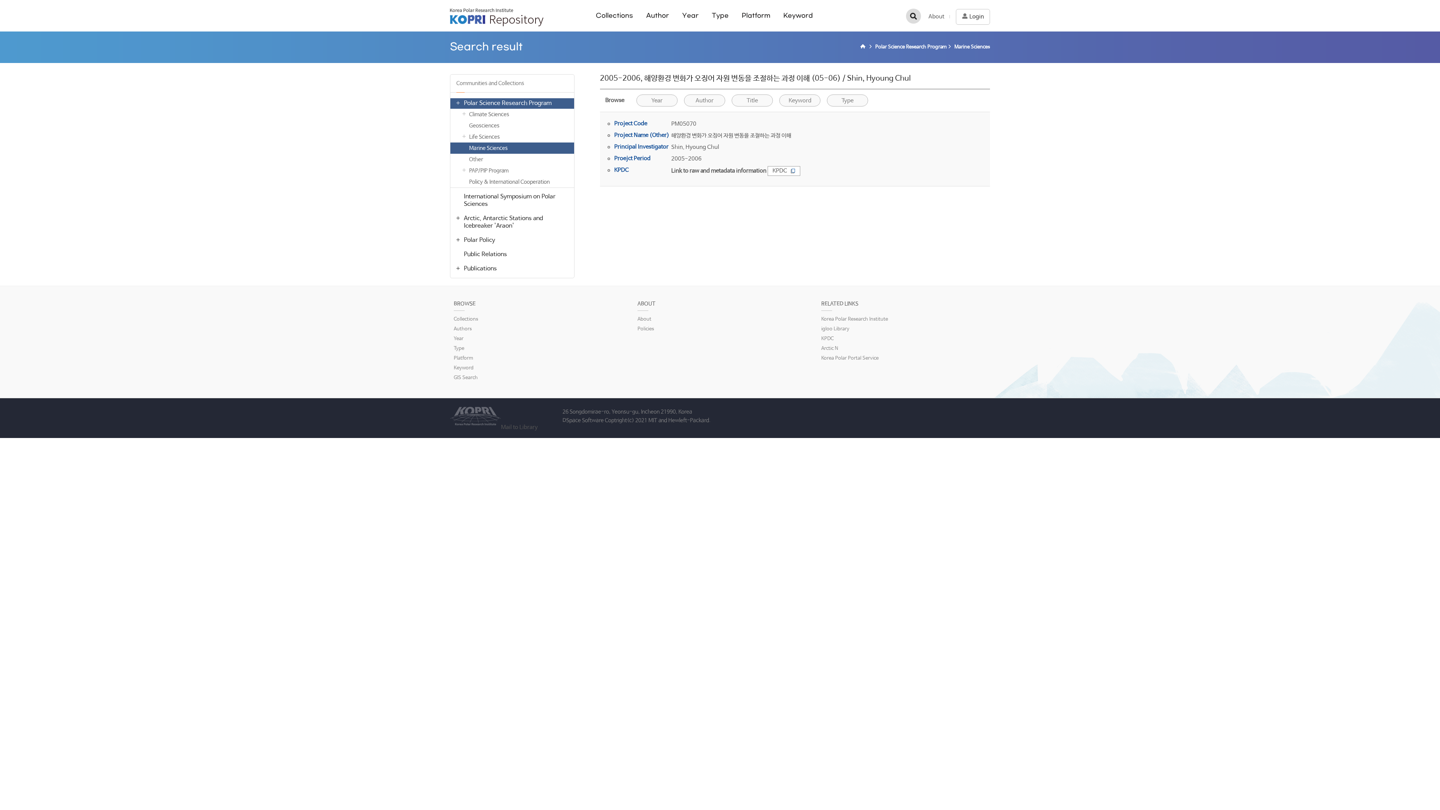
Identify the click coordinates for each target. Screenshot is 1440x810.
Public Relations (485, 254)
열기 (458, 102)
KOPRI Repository (496, 17)
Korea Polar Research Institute (854, 319)
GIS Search (466, 378)
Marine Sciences (488, 148)
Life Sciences (484, 137)
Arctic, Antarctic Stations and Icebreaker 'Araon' (503, 222)
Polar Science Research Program (508, 103)
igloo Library (835, 329)
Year (690, 15)
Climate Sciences (489, 114)
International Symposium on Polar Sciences (509, 200)
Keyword (798, 15)
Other (476, 159)
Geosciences (484, 126)
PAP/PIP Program (488, 171)
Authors (463, 329)
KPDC (779, 171)
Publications (480, 268)
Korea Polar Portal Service (850, 358)
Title (752, 101)
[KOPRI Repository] (864, 47)
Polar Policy (479, 240)
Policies (646, 329)
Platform (756, 15)
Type (720, 15)
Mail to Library (519, 427)
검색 (913, 16)
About (936, 17)
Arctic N (829, 348)
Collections (614, 15)
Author (657, 15)
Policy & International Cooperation (509, 182)
